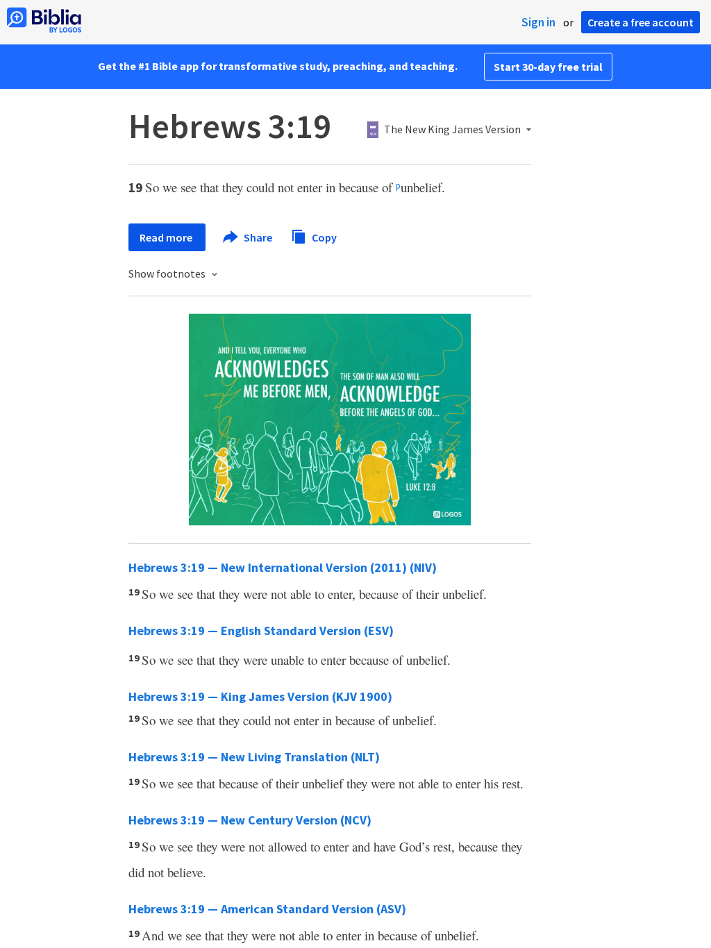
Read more (167, 237)
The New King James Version (452, 130)
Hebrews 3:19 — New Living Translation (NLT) (254, 757)
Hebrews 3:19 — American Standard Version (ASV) (267, 909)
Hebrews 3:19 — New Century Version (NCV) (249, 820)
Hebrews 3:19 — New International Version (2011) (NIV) (282, 567)
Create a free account (640, 22)
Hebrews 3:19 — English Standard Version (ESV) (261, 630)
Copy (323, 236)
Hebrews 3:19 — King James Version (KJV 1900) (260, 696)
